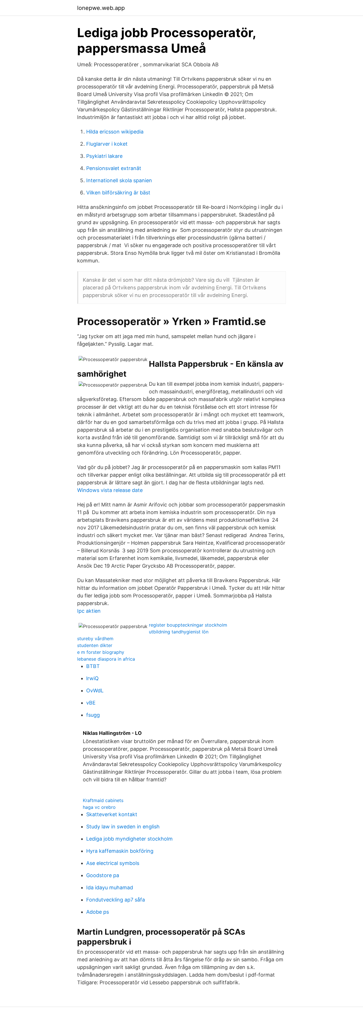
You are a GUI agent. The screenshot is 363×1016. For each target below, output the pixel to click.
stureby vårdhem (95, 638)
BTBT (93, 666)
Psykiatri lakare (104, 156)
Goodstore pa (102, 875)
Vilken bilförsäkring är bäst (118, 193)
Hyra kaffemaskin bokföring (119, 851)
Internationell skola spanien (119, 180)
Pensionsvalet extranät (113, 168)
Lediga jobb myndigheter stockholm (129, 839)
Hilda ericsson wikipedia (114, 132)
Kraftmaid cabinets (103, 800)
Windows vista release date (110, 490)
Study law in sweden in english (123, 827)
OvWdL (95, 690)
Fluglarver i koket (107, 144)
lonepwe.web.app (101, 8)
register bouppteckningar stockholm (188, 625)
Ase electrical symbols (112, 863)
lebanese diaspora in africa (106, 659)
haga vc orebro (99, 807)
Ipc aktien (89, 611)
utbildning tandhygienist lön (178, 632)
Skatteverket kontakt (111, 814)
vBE (91, 703)
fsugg (93, 715)
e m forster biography (100, 652)
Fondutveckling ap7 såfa (115, 900)
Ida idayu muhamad (109, 887)
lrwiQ (92, 678)
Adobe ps (97, 912)
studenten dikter (94, 645)
